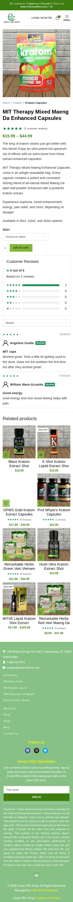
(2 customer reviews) (35, 128)
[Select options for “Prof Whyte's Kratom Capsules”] (40, 503)
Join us (36, 797)
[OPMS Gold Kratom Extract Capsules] (19, 490)
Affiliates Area (13, 681)
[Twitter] (45, 750)
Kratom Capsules (36, 102)
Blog (7, 727)
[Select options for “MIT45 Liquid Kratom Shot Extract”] (6, 611)
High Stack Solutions (44, 890)
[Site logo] (11, 17)
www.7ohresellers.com (33, 6)
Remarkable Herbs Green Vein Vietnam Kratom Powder (19, 568)
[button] (6, 454)
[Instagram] (36, 750)
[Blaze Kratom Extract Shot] (19, 441)
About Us (10, 708)
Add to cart (21, 247)
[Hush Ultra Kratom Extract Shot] (53, 544)
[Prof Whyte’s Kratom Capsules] (53, 490)
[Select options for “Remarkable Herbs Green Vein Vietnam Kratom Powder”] (6, 557)
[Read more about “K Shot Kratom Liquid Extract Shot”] (40, 454)
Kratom (17, 102)
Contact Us (11, 733)
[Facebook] (27, 750)
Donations (10, 675)
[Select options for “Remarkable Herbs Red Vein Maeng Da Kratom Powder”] (40, 611)
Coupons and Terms (47, 898)
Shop (7, 714)
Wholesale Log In (15, 687)
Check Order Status (17, 700)
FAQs (7, 721)
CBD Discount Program (19, 694)
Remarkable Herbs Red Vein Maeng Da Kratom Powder (54, 623)
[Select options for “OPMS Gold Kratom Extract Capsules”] (6, 503)
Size (6, 229)
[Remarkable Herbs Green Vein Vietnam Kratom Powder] (19, 544)
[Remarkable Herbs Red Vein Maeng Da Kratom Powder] (53, 598)
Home (6, 102)
